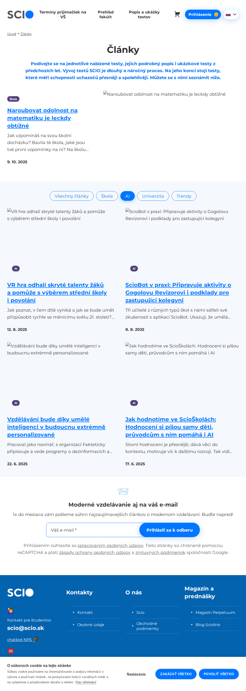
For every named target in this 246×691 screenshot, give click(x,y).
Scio (140, 612)
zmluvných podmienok (160, 552)
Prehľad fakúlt (106, 14)
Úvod (11, 34)
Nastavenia (136, 674)
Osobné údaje (90, 624)
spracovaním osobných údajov (110, 545)
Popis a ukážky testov (144, 14)
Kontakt (85, 612)
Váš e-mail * (64, 530)
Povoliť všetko (219, 674)
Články (26, 34)
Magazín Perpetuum (215, 612)
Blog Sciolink (208, 624)
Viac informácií (85, 682)
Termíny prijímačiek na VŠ (62, 14)
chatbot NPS (23, 639)
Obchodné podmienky (147, 625)
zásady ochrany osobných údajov (94, 552)
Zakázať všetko (176, 674)
